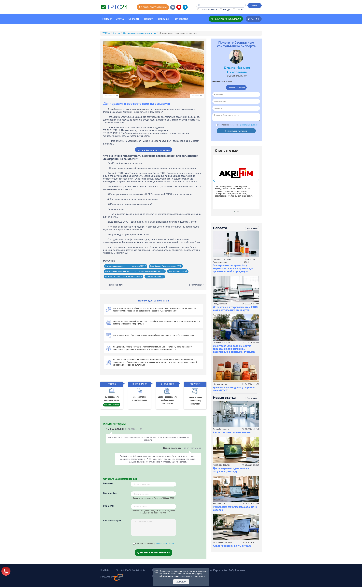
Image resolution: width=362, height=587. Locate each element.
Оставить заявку (111, 405)
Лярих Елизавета (221, 429)
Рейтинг (107, 18)
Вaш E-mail (108, 505)
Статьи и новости (208, 9)
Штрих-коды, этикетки (154, 276)
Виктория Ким (219, 503)
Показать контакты (236, 87)
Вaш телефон (110, 492)
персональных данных (165, 544)
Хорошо (181, 581)
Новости (149, 18)
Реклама (240, 570)
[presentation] (215, 180)
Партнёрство (180, 18)
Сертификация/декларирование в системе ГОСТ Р (125, 266)
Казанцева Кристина (222, 542)
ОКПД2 (226, 9)
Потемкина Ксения (221, 342)
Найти (254, 5)
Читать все (252, 228)
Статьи (120, 18)
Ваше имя (108, 483)
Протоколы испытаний (178, 271)
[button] (234, 211)
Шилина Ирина (220, 384)
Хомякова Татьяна (221, 465)
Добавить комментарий (153, 552)
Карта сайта (220, 570)
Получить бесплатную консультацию (153, 149)
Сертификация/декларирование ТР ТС (165, 266)
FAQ (231, 570)
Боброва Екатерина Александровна (222, 260)
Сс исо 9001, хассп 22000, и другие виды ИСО (123, 276)
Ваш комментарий (112, 520)
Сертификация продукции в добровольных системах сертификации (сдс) (134, 271)
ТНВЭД (239, 9)
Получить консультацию (236, 130)
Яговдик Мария (220, 304)
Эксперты (134, 18)
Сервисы (163, 18)
